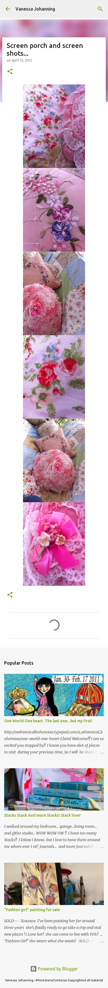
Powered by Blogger (57, 968)
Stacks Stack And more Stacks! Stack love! (42, 815)
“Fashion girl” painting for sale (32, 910)
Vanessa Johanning (35, 8)
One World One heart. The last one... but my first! (48, 721)
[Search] (100, 9)
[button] (10, 71)
